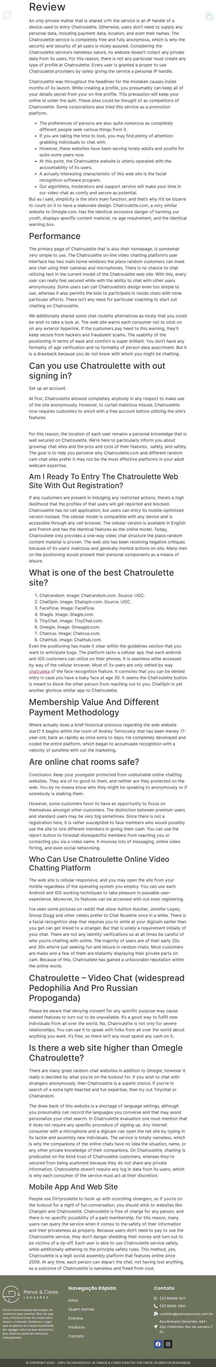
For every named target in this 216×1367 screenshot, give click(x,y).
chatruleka (39, 671)
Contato (76, 1336)
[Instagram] (168, 1344)
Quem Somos (81, 1309)
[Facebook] (158, 1344)
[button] (7, 15)
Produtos (76, 1327)
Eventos (75, 1318)
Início (73, 1300)
